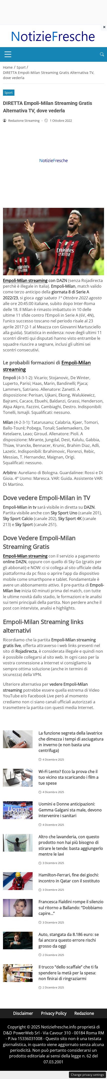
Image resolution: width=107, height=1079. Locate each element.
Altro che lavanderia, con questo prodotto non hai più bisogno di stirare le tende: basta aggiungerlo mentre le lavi (71, 845)
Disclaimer (23, 1013)
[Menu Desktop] (8, 54)
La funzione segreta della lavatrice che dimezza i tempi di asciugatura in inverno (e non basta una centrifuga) (71, 741)
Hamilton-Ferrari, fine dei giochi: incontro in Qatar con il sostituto (69, 877)
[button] (102, 54)
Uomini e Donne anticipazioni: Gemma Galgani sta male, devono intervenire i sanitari (70, 809)
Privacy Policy (53, 1013)
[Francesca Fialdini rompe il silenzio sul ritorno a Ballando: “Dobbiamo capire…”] (18, 908)
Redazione (84, 1013)
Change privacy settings (87, 1075)
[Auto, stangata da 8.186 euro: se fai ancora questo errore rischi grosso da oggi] (18, 941)
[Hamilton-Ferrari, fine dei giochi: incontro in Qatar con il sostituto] (18, 881)
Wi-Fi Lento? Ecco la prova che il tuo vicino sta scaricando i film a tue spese (69, 777)
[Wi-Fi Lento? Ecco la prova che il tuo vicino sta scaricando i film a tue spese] (18, 778)
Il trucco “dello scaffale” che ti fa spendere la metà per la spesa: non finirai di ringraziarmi (68, 972)
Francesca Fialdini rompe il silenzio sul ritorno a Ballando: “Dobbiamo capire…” (71, 907)
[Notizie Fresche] (53, 35)
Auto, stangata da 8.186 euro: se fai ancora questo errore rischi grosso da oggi (69, 940)
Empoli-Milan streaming (25, 280)
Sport (8, 92)
